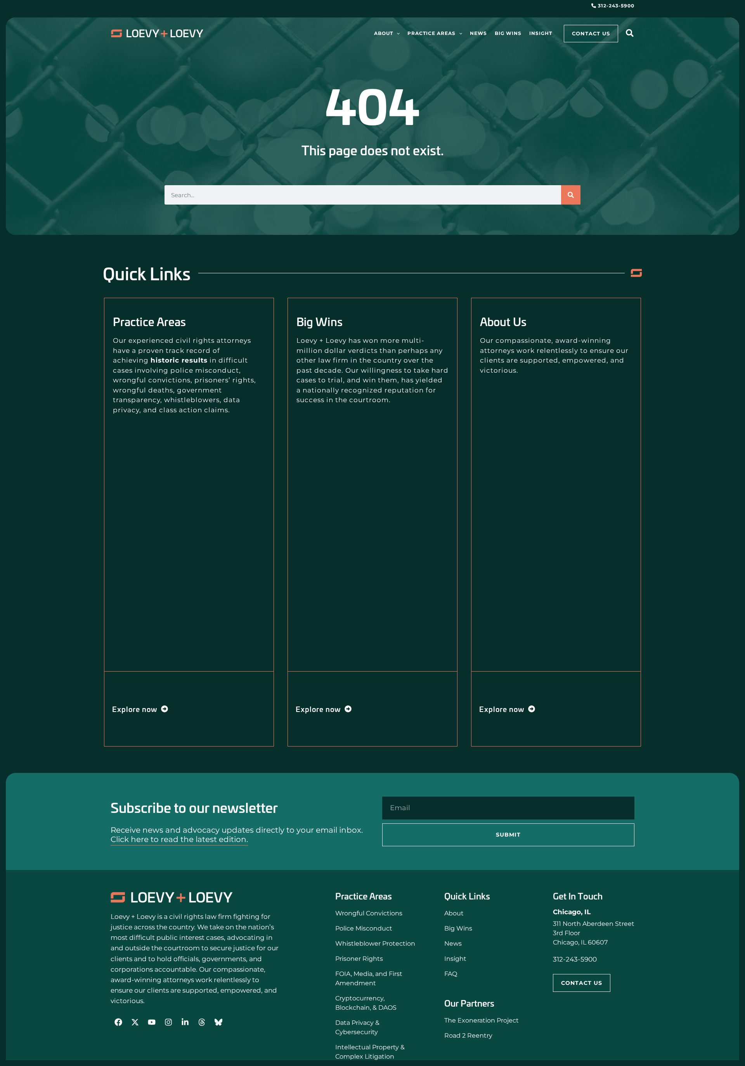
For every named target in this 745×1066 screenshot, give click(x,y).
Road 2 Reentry (468, 1035)
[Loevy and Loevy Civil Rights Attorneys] (172, 897)
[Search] (570, 195)
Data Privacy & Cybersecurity (357, 1027)
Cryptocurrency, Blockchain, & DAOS (366, 1003)
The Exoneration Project (481, 1020)
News (453, 943)
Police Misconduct (363, 928)
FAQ (450, 973)
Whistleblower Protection (375, 943)
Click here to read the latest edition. (179, 839)
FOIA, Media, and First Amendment (368, 978)
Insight (455, 958)
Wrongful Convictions (368, 913)
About (454, 913)
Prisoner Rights (359, 958)
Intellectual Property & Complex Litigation (370, 1051)
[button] (396, 33)
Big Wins (458, 928)
